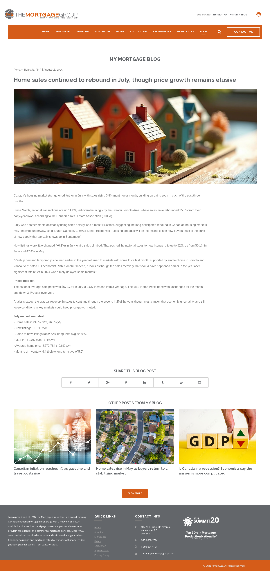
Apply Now (62, 31)
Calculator (138, 31)
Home (46, 31)
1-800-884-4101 (149, 546)
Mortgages (102, 31)
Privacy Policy (101, 555)
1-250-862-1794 (218, 14)
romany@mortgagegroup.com (157, 553)
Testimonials (162, 31)
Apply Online (101, 550)
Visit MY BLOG (238, 14)
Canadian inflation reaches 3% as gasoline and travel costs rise (52, 471)
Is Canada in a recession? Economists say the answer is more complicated (215, 471)
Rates (120, 31)
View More (135, 493)
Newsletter (185, 31)
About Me (82, 31)
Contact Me (243, 31)
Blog (203, 31)
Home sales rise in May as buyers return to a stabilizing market (132, 471)
